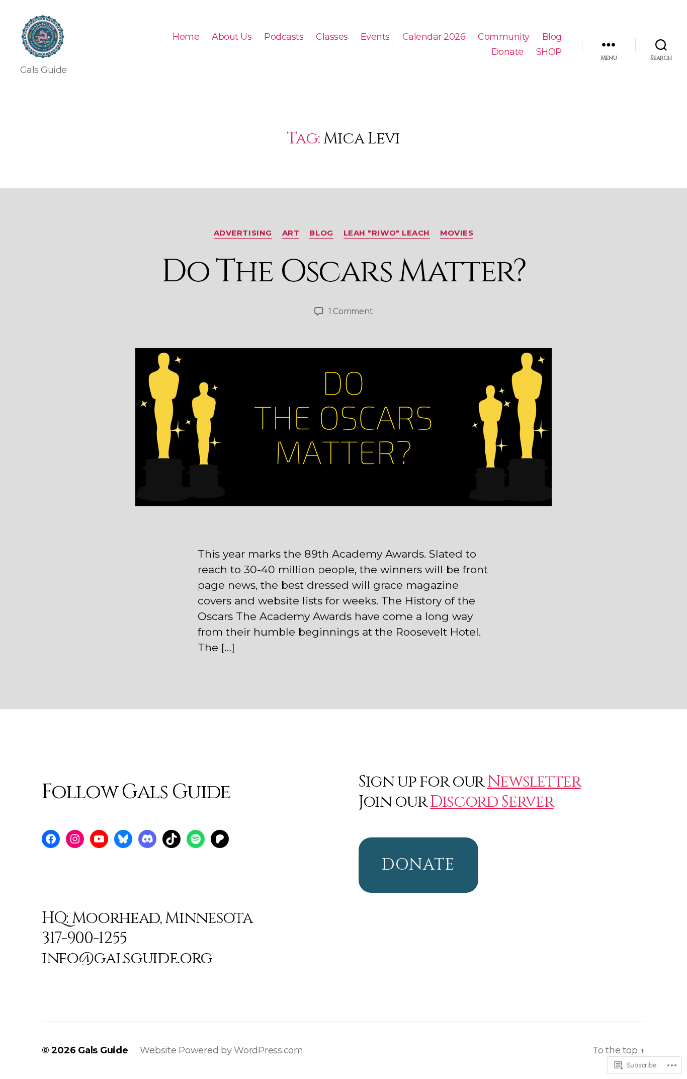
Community (504, 37)
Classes (332, 37)
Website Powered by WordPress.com (221, 1050)
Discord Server (491, 802)
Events (375, 37)
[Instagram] (75, 839)
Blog (552, 37)
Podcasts (283, 37)
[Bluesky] (123, 839)
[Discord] (147, 839)
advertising (243, 233)
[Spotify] (196, 839)
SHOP (549, 52)
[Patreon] (220, 839)
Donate (507, 52)
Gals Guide (103, 1050)
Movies (456, 233)
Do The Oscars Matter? (343, 271)
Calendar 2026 (434, 37)
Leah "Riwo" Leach (386, 233)
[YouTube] (99, 839)
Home (186, 37)
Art (291, 233)
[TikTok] (171, 839)
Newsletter (534, 782)
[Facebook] (51, 839)
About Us (231, 37)
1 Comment (350, 311)
